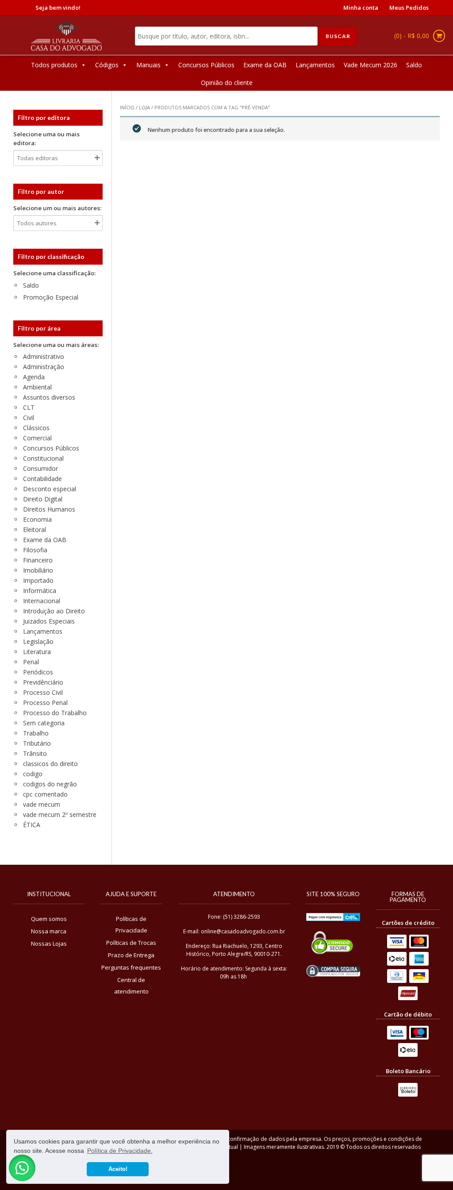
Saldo (414, 65)
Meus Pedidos (409, 8)
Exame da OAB (265, 65)
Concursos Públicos (206, 65)
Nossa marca (48, 931)
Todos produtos (54, 65)
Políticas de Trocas (131, 943)
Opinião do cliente (227, 82)
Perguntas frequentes (131, 967)
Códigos (107, 65)
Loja (144, 107)
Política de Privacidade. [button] (120, 1150)
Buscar (338, 36)
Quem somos (49, 919)
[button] (22, 1168)
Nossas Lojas (49, 943)
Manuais (148, 65)
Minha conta (360, 8)
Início (127, 107)
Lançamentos (315, 65)
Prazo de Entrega (131, 955)
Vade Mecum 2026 (370, 65)
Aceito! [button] (117, 1169)
